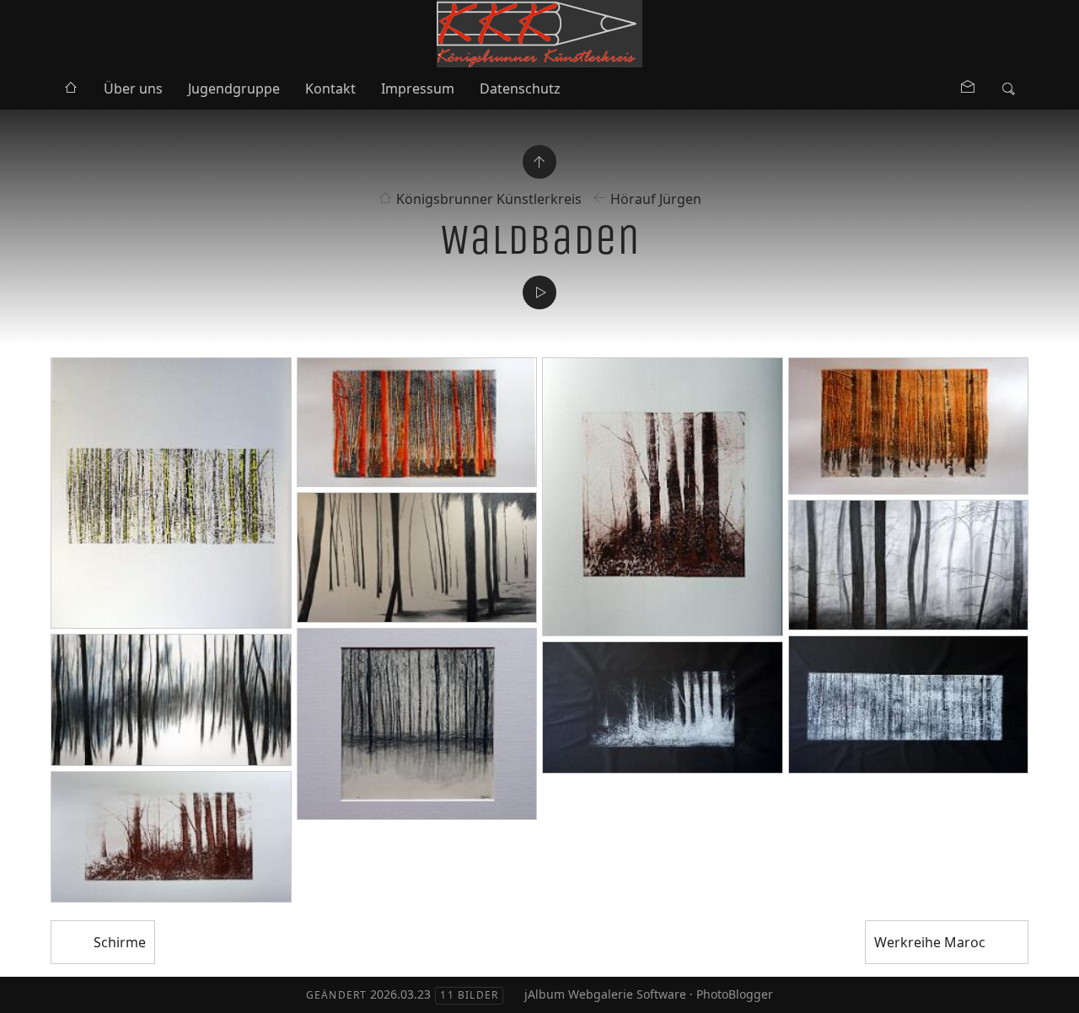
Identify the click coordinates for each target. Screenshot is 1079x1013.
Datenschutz (520, 88)
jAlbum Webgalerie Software (605, 994)
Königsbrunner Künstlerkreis (489, 199)
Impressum (417, 88)
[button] (26, 987)
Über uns (133, 88)
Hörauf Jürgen (655, 199)
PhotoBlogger (734, 994)
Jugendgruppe (234, 88)
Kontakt (330, 88)
